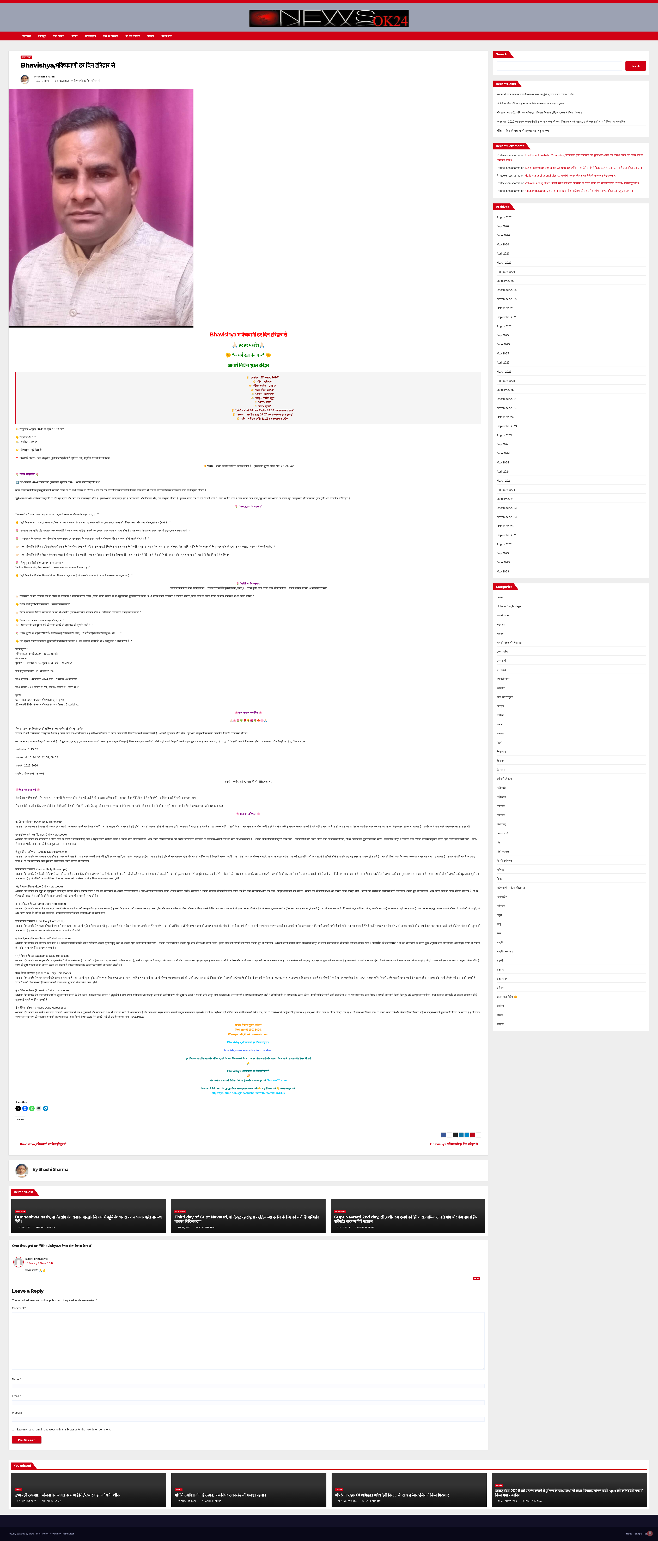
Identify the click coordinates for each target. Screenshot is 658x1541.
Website (17, 1412)
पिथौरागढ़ (501, 824)
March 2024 (504, 480)
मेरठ (499, 933)
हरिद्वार (74, 36)
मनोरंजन (501, 906)
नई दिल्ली (501, 797)
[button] (640, 35)
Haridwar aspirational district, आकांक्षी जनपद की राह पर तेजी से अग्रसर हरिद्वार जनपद (570, 175)
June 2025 (503, 344)
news (500, 597)
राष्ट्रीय (150, 36)
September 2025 (507, 317)
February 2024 (506, 489)
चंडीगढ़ (500, 715)
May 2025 (503, 353)
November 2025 (507, 299)
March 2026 (504, 262)
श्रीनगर (501, 987)
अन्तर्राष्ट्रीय (90, 36)
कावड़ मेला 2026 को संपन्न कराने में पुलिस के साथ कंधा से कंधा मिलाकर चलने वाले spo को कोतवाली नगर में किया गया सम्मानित (561, 121)
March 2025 (504, 371)
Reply (476, 1278)
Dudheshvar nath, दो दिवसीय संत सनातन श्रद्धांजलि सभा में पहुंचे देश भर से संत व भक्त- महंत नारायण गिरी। (88, 1219)
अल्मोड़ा (500, 633)
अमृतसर (501, 624)
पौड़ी (499, 842)
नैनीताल (501, 806)
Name (16, 1379)
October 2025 (505, 308)
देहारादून (42, 36)
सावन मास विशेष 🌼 (507, 996)
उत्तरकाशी (502, 660)
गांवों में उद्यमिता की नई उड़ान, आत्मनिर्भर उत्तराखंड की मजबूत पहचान (530, 103)
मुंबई (499, 924)
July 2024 (503, 444)
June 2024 (503, 453)
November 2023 (507, 517)
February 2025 (506, 380)
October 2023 (505, 526)
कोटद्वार (500, 706)
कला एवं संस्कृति (110, 36)
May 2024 (503, 462)
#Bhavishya (62, 80)
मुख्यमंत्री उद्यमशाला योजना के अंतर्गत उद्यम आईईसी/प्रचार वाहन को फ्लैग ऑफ (535, 94)
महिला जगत (167, 36)
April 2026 (503, 253)
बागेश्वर (500, 869)
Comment (19, 1308)
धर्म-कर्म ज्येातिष (132, 36)
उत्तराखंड (26, 36)
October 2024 (505, 417)
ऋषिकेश (501, 688)
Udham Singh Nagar (509, 606)
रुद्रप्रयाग (502, 978)
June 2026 (503, 235)
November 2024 (507, 408)
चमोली (500, 724)
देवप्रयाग (501, 751)
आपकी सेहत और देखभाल (509, 642)
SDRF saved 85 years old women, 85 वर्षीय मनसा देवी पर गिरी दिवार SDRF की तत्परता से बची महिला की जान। (584, 167)
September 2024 (507, 426)
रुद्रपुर (500, 969)
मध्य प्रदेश (502, 897)
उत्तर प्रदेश (502, 651)
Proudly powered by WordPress (24, 1533)
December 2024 (507, 398)
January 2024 (505, 498)
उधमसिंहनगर (503, 679)
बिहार (499, 878)
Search (501, 54)
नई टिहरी (501, 788)
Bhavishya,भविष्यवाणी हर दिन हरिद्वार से (454, 1144)
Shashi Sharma (46, 76)
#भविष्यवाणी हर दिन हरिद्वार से (85, 80)
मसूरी (499, 915)
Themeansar (68, 1533)
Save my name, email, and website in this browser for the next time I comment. (63, 1429)
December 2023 (507, 507)
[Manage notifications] (650, 1533)
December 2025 (507, 289)
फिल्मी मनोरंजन (504, 860)
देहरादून (500, 760)
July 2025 (503, 335)
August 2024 (505, 435)
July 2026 (503, 226)
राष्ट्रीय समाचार (505, 951)
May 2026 (503, 244)
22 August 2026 (27, 1501)
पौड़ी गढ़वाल (58, 36)
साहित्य (500, 1006)
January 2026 (505, 280)
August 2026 (505, 217)
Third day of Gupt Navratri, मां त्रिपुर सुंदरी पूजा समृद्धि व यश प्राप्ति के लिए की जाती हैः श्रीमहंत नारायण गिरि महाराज (246, 1219)
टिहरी (499, 742)
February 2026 (506, 271)
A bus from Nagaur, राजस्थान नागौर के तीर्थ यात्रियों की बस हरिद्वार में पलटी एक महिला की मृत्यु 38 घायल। (579, 190)
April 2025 (503, 362)
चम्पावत (500, 733)
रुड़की (500, 960)
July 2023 (503, 553)
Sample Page (641, 1533)
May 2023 (503, 571)
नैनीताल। (502, 815)
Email (16, 1396)
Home (629, 1533)
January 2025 (505, 389)
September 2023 (507, 535)
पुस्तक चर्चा (502, 833)
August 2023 (505, 544)
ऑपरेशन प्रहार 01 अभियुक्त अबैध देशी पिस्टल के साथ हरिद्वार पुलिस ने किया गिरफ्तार (539, 112)
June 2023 (503, 562)
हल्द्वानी (500, 1024)
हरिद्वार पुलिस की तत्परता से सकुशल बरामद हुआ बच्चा (523, 130)
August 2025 (505, 326)
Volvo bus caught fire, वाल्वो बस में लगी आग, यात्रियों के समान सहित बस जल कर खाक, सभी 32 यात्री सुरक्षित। (582, 183)
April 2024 (503, 471)
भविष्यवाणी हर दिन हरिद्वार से (511, 887)
